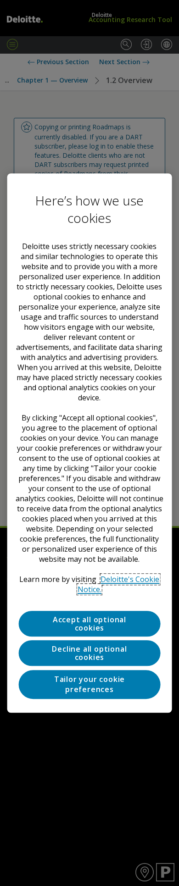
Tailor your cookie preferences (89, 684)
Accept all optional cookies (89, 624)
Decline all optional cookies (89, 653)
